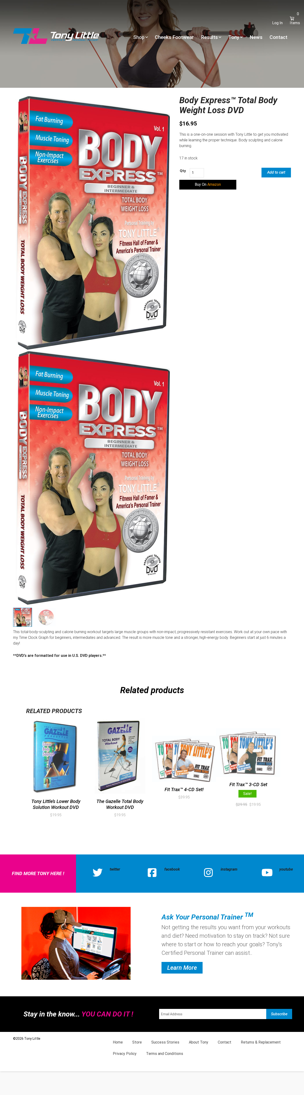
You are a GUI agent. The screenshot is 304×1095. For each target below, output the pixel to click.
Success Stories (165, 1042)
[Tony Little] (56, 35)
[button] (207, 185)
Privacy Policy (125, 1053)
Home (118, 1042)
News (256, 37)
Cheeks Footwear (174, 37)
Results (209, 37)
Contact (278, 37)
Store (137, 1042)
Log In (277, 23)
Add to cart (276, 172)
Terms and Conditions (164, 1053)
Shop (138, 37)
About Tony (198, 1042)
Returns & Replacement (261, 1042)
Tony (233, 37)
